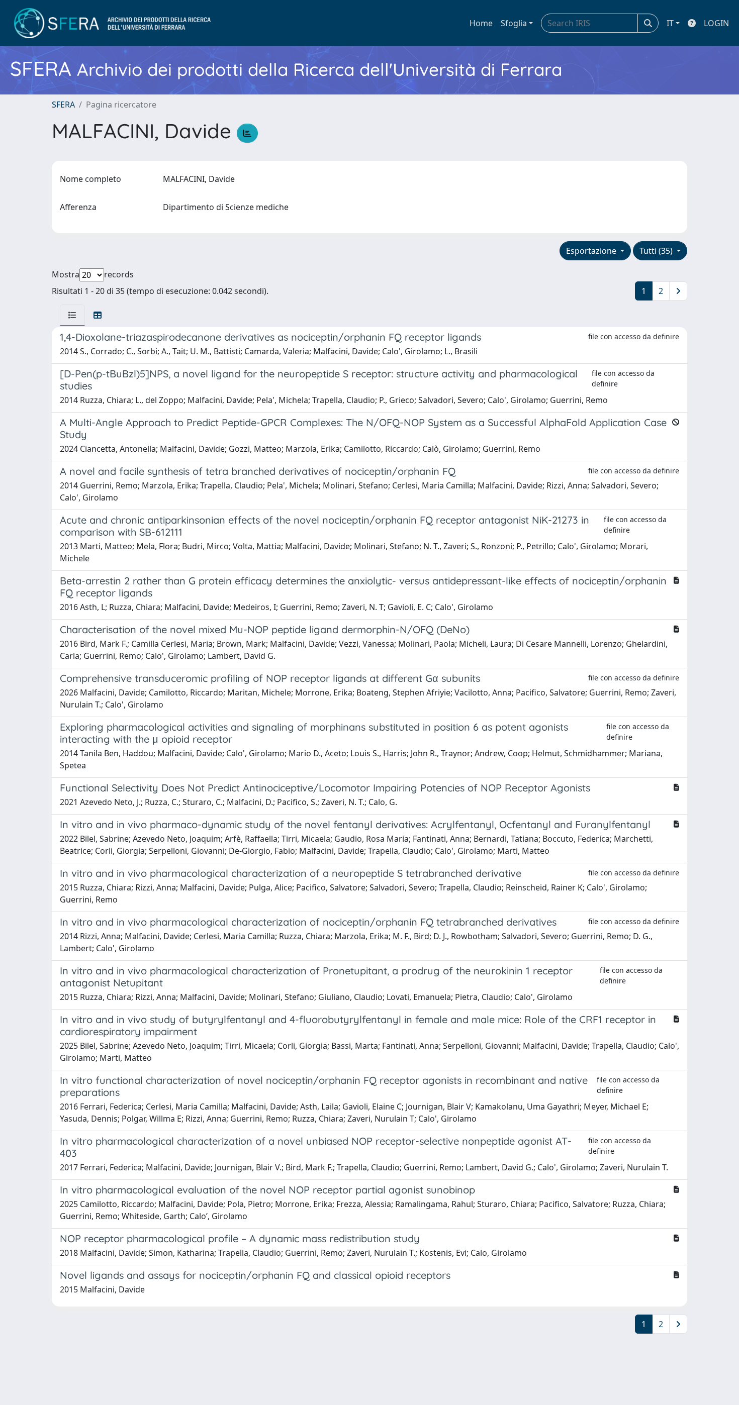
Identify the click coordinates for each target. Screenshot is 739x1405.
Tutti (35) (657, 250)
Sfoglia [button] (514, 23)
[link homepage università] (112, 23)
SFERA (63, 104)
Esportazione (592, 250)
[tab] (72, 315)
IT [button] (670, 23)
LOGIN (716, 23)
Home (481, 23)
